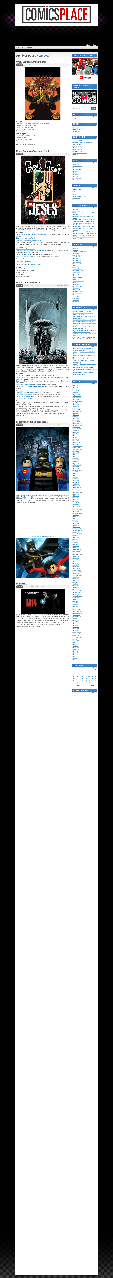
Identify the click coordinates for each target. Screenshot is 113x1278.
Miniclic (75, 355)
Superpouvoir (77, 180)
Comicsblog (76, 168)
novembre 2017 (77, 509)
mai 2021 (75, 477)
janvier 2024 (76, 422)
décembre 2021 (77, 465)
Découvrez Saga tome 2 (24, 262)
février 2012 (76, 628)
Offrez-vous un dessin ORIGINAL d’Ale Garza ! (83, 373)
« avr (78, 685)
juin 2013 (75, 601)
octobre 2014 (76, 573)
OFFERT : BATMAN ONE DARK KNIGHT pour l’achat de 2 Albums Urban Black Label (84, 338)
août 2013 (76, 597)
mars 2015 (76, 565)
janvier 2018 (76, 506)
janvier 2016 (76, 547)
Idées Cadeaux (77, 272)
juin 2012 (75, 622)
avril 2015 (75, 563)
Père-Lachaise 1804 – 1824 (80, 153)
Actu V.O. (75, 250)
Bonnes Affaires (77, 255)
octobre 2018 (76, 491)
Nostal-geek (76, 289)
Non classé (76, 288)
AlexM (75, 364)
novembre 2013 (77, 592)
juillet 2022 (76, 453)
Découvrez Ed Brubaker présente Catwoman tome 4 (34, 386)
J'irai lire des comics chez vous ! (81, 276)
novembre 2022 (77, 446)
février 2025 (76, 406)
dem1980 (75, 367)
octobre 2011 (76, 635)
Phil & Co (75, 176)
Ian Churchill (76, 211)
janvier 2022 (76, 463)
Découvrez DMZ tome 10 (24, 256)
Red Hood (76, 376)
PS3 (17, 497)
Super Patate (76, 359)
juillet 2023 (76, 432)
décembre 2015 (77, 549)
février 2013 (76, 608)
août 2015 (76, 556)
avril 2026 (75, 389)
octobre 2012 (76, 615)
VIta (24, 497)
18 (92, 678)
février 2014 (76, 587)
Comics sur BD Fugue (78, 141)
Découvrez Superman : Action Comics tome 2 (31, 234)
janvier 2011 (76, 651)
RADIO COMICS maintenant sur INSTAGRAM (84, 320)
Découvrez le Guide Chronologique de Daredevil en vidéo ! (83, 314)
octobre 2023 (76, 427)
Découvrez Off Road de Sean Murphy (28, 264)
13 (73, 678)
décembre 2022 (77, 444)
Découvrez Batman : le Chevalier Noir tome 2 (31, 377)
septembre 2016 (77, 534)
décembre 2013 (77, 591)
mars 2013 (76, 606)
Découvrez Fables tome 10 (25, 393)
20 (73, 680)
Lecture (75, 282)
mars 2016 (76, 544)
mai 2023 (75, 435)
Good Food (76, 267)
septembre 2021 (77, 470)
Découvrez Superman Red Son (26, 238)
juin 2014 (75, 580)
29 (82, 682)
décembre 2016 (77, 529)
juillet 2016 (76, 537)
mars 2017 (76, 523)
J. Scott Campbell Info (79, 196)
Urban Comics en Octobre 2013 (31, 61)
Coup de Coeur (77, 262)
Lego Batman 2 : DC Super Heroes (32, 421)
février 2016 (76, 546)
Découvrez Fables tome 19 (25, 396)
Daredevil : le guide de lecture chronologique (85, 330)
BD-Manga (76, 253)
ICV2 (74, 194)
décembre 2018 (77, 487)
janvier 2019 (76, 485)
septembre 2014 (77, 575)
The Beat (75, 200)
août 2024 (76, 413)
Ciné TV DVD (40, 586)
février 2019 (76, 484)
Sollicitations (76, 298)
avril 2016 (75, 542)
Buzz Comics (76, 164)
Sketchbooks (76, 296)
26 (95, 680)
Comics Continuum (78, 193)
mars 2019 (76, 482)
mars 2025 (76, 404)
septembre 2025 (77, 401)
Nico (30, 425)
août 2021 (76, 472)
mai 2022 (75, 456)
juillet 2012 (76, 620)
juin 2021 (75, 475)
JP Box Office (76, 131)
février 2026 (76, 392)
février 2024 (76, 420)
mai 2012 (75, 623)
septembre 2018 (77, 492)
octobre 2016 (76, 532)
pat (74, 357)
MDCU (75, 173)
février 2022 (76, 461)
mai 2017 (75, 520)
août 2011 (76, 639)
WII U (32, 500)
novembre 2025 (77, 397)
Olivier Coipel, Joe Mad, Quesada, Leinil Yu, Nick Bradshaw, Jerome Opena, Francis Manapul (84, 228)
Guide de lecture (77, 269)
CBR (74, 191)
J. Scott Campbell (77, 277)
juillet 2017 (76, 516)
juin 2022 (75, 454)
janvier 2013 (76, 609)
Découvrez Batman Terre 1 (25, 385)
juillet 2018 (76, 496)
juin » (92, 685)
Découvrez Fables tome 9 (24, 395)
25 (92, 680)
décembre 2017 (77, 508)
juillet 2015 (76, 558)
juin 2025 (75, 403)
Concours (75, 258)
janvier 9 (75, 656)
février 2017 (76, 525)
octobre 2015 (76, 553)
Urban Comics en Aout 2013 (29, 282)
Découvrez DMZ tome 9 (24, 254)
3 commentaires (63, 154)
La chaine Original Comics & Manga (82, 142)
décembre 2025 (77, 396)
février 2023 (76, 441)
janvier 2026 (76, 394)
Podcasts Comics (77, 293)
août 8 (75, 658)
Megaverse (76, 174)
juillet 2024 (76, 415)
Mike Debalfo (76, 225)
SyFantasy (76, 154)
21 (77, 680)
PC (32, 497)
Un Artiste (76, 300)
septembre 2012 (77, 616)
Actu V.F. (39, 65)
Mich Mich (76, 372)
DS (46, 495)
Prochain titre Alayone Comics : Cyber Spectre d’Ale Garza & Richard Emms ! (85, 369)
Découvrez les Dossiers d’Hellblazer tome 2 (30, 251)
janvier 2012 (76, 630)
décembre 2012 (77, 611)
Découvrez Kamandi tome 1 (25, 127)
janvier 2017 (76, 527)
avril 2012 (75, 625)
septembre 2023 (77, 429)
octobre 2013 (76, 594)
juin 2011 (75, 642)
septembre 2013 (77, 596)
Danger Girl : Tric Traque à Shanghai (87, 357)
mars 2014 (76, 585)
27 (73, 682)
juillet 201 (75, 653)
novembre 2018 (77, 489)
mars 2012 (76, 627)
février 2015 (76, 566)
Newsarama (76, 198)
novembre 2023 (77, 425)
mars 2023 (76, 439)
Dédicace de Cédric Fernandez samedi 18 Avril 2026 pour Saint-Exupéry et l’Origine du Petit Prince (84, 323)
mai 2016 (75, 541)
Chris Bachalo (76, 209)
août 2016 (76, 535)
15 (82, 678)
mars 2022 (76, 460)
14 (77, 678)
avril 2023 (75, 437)
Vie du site (76, 301)
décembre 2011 (77, 632)
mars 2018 (76, 503)
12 (95, 676)
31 (89, 682)
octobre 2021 (76, 468)
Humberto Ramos (78, 270)
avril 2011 (75, 646)
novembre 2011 (77, 634)
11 (92, 676)
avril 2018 (75, 501)
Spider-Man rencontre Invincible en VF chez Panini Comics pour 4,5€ (84, 327)
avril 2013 (75, 604)
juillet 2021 (76, 473)
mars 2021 (76, 480)
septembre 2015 (77, 554)
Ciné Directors (77, 129)
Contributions (77, 260)
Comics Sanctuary (78, 166)
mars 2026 (76, 391)
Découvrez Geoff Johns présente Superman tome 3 (33, 124)
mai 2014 (75, 582)
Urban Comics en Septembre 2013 (32, 151)
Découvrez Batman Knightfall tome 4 (28, 241)
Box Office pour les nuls (79, 128)
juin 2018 (75, 497)
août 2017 (76, 515)
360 (61, 495)
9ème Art (75, 118)
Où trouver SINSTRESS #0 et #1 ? (81, 332)
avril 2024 (75, 416)
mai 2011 (75, 644)
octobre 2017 (76, 511)
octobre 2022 (76, 447)
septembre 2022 (77, 449)
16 (86, 678)
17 (89, 678)
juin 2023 (75, 434)
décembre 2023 (77, 423)
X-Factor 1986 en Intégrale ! (87, 355)
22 (82, 680)
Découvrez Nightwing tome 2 (26, 129)
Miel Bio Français (77, 149)
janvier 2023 (76, 442)
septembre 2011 (77, 637)
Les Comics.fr (76, 171)
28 (77, 682)
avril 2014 (75, 584)
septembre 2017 (77, 513)
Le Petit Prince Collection (79, 148)
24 (89, 680)
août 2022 (76, 451)
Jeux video (38, 425)
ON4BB (75, 348)
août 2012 (76, 618)
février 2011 (76, 649)
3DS (51, 495)
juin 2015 (75, 560)
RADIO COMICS (77, 178)
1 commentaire (64, 425)
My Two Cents (77, 286)
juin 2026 (75, 385)
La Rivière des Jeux (78, 144)
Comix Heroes (77, 169)
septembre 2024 (77, 411)
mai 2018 (75, 499)
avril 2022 (75, 458)
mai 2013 (75, 603)
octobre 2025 (76, 399)
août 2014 (76, 577)
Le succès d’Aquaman (87, 376)
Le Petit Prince (77, 146)
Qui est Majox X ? (87, 359)
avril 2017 (75, 522)
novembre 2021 (77, 466)
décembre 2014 (77, 570)
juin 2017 (75, 518)
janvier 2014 (76, 589)
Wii (43, 495)
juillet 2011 (76, 641)
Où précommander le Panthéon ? (82, 311)
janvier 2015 (76, 568)
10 (89, 676)
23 (86, 680)
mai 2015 (75, 561)
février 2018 (76, 504)
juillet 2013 (76, 599)
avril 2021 (75, 478)
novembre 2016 (77, 530)
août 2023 (76, 430)
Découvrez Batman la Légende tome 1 (30, 381)
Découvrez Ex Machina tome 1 (26, 136)
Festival (75, 265)
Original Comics (77, 151)
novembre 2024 (77, 408)
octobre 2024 (76, 409)
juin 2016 (75, 539)
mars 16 (75, 654)
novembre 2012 (77, 613)
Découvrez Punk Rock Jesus (25, 249)
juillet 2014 (76, 578)
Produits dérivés (77, 295)
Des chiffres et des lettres (80, 264)
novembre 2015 (77, 551)
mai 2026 (75, 387)
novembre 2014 (77, 572)
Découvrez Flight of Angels (25, 398)
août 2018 (76, 494)
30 (86, 682)
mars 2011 (76, 647)
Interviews (76, 274)
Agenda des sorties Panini (80, 251)
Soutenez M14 (23, 583)
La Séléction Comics (78, 281)
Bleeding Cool (77, 189)
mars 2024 (76, 418)
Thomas (31, 65)
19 (95, 678)
